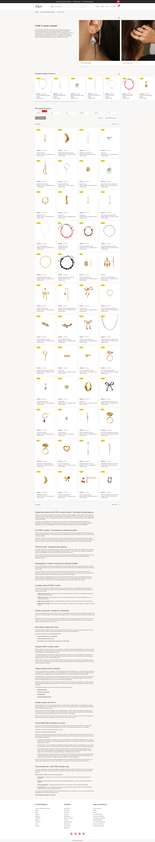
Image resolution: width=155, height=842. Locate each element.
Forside (36, 12)
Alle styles (37, 825)
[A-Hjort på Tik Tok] (84, 834)
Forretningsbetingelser (97, 820)
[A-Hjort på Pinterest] (80, 834)
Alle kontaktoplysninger (77, 840)
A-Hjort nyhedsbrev (97, 808)
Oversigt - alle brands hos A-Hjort (48, 12)
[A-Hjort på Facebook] (71, 834)
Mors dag (66, 814)
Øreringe (37, 810)
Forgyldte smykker (68, 822)
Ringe (36, 812)
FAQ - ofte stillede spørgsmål (99, 822)
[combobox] (70, 6)
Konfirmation (66, 812)
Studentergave (67, 816)
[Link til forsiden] (38, 6)
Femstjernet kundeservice (87, 1)
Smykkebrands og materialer (99, 818)
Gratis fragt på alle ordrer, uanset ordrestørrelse (47, 636)
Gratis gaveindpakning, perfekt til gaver (46, 638)
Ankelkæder (37, 818)
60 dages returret (76, 1)
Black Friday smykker (68, 818)
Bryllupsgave (66, 827)
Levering (95, 810)
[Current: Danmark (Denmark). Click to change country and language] (118, 1)
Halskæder (37, 816)
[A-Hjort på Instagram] (75, 834)
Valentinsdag (66, 810)
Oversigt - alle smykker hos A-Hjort (42, 808)
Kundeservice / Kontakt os (98, 823)
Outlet (36, 823)
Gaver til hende (67, 825)
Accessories (37, 822)
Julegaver (66, 820)
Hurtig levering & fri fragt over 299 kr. (63, 1)
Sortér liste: (100, 117)
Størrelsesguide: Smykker (98, 825)
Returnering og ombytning (98, 816)
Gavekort (95, 812)
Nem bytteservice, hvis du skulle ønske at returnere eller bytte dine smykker (53, 641)
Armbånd (37, 814)
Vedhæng (37, 820)
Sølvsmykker (66, 823)
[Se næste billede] (118, 18)
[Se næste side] (119, 124)
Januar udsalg (67, 808)
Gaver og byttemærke (97, 814)
